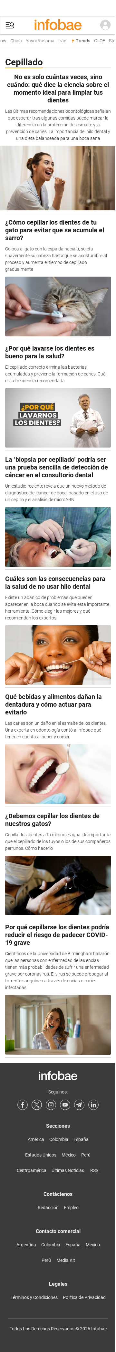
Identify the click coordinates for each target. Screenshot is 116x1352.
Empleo (71, 1207)
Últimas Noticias (68, 1170)
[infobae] (58, 25)
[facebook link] (22, 1105)
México (69, 1154)
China (14, 40)
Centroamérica (31, 1170)
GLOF (97, 40)
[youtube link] (65, 1105)
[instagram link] (51, 1105)
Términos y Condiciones (34, 1297)
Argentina (26, 1244)
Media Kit (65, 1260)
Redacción (48, 1207)
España (81, 1139)
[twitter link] (37, 1105)
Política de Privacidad (84, 1297)
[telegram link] (79, 1105)
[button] (10, 25)
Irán (61, 40)
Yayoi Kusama (38, 40)
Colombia (58, 1139)
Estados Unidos (40, 1154)
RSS (94, 1170)
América (36, 1139)
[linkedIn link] (93, 1105)
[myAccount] (105, 25)
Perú (86, 1154)
